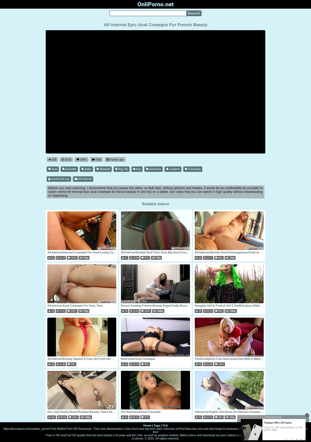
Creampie (194, 169)
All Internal (84, 178)
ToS (165, 425)
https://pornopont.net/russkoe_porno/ (26, 428)
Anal (54, 169)
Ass (138, 169)
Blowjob (104, 169)
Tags (157, 425)
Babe (87, 169)
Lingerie (174, 169)
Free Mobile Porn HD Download (70, 428)
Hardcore (154, 169)
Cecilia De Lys (59, 178)
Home (147, 425)
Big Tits (123, 169)
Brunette (70, 169)
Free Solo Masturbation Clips (112, 428)
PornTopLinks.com (191, 428)
